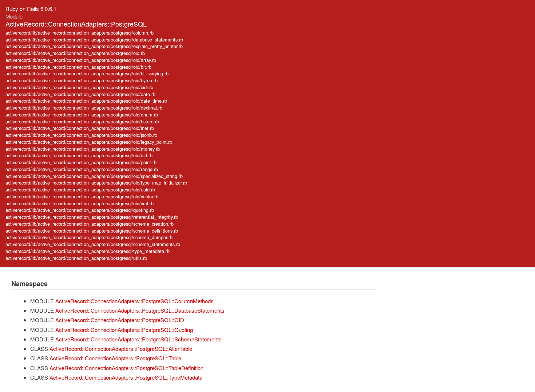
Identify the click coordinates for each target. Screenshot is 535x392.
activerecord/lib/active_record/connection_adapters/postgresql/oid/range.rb (81, 169)
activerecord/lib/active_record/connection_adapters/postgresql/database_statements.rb (94, 39)
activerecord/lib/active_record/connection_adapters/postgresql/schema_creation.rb (89, 223)
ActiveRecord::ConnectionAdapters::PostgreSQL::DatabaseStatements (140, 310)
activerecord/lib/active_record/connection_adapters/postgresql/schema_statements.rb (92, 244)
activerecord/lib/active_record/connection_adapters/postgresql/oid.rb (75, 53)
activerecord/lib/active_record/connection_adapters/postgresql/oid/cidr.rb (79, 87)
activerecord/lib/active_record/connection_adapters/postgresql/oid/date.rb (80, 94)
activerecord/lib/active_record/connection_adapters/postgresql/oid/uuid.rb (80, 189)
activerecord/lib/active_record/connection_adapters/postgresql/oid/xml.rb (79, 203)
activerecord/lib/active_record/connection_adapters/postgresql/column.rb (79, 32)
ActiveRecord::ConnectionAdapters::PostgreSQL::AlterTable (120, 348)
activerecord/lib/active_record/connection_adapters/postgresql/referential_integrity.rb (91, 216)
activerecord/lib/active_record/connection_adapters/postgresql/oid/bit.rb (78, 66)
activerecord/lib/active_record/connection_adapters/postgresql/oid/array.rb (80, 59)
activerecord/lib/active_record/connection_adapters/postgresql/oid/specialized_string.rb (94, 176)
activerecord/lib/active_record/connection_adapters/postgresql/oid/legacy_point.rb (88, 141)
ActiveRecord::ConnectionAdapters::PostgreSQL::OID (119, 320)
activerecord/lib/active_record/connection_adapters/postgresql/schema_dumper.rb (89, 237)
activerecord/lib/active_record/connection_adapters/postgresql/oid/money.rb (82, 148)
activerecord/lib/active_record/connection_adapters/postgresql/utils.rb (76, 257)
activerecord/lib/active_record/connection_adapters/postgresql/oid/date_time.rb (86, 100)
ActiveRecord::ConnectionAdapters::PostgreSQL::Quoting (124, 329)
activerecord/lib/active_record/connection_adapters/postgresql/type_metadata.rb (87, 251)
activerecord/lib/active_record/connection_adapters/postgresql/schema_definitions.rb (91, 230)
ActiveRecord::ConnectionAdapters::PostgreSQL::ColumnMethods (134, 301)
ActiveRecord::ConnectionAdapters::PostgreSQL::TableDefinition (126, 368)
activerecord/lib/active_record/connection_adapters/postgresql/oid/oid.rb (78, 155)
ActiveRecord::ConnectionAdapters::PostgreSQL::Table (115, 358)
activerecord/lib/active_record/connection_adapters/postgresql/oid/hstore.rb (82, 121)
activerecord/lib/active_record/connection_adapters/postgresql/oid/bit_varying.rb (87, 73)
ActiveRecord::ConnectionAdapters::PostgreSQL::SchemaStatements (138, 339)
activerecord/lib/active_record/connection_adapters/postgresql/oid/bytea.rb (81, 80)
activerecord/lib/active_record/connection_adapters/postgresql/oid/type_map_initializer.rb (96, 182)
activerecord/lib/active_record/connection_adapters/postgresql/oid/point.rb (80, 162)
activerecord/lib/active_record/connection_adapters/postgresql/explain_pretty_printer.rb (94, 46)
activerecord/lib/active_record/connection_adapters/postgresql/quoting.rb (79, 209)
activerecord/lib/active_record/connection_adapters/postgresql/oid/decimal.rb (83, 107)
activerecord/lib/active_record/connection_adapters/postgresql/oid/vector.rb (81, 196)
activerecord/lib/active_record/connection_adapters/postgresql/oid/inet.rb (79, 127)
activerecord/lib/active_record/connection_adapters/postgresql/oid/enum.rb (81, 114)
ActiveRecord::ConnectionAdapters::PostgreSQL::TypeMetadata (125, 377)
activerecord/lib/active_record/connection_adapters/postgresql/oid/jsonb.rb (81, 134)
